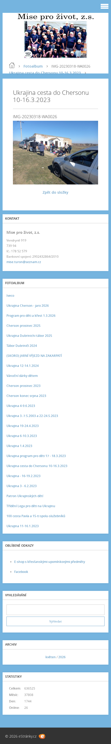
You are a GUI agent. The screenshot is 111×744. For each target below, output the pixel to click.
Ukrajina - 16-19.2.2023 (23, 476)
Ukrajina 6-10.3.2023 (21, 436)
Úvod (12, 65)
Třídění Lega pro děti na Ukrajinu (30, 506)
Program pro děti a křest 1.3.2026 (31, 315)
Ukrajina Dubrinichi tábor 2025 (29, 335)
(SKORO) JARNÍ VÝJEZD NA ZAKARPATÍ (34, 356)
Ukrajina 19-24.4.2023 (22, 426)
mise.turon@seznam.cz (23, 262)
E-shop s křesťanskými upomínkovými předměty (49, 562)
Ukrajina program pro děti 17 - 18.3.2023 (36, 456)
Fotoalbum (33, 66)
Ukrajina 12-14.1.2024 (22, 366)
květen (50, 657)
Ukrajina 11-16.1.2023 (22, 526)
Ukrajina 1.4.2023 (19, 446)
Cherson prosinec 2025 (23, 325)
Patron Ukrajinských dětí (24, 496)
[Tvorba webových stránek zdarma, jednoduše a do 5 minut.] (42, 736)
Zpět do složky (55, 192)
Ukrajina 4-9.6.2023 (20, 406)
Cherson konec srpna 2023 (26, 396)
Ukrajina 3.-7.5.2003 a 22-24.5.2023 (32, 416)
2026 (62, 657)
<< (12, 657)
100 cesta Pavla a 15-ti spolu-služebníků (35, 516)
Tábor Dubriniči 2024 (21, 345)
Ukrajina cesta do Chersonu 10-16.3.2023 (45, 72)
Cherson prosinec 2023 (23, 386)
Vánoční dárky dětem (22, 376)
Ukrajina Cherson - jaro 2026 (27, 305)
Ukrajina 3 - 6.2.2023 (21, 486)
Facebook (21, 572)
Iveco (10, 295)
